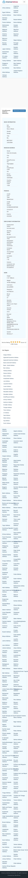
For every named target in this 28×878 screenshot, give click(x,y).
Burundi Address (16, 511)
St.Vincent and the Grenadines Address (6, 769)
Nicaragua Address (5, 720)
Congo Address (6, 561)
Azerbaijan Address (5, 441)
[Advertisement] (14, 93)
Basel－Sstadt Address (9, 365)
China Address (6, 8)
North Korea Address (17, 515)
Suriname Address (16, 778)
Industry (8, 262)
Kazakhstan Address (17, 582)
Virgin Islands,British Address (6, 817)
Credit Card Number (8, 203)
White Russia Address (5, 483)
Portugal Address (16, 43)
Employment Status (8, 225)
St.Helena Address (16, 756)
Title (8, 136)
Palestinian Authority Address (18, 474)
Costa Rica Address (16, 564)
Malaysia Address (4, 30)
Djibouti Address (16, 595)
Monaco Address (16, 703)
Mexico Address (16, 707)
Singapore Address (5, 64)
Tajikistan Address (4, 787)
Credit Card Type (8, 195)
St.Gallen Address (7, 404)
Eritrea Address (6, 534)
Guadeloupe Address (5, 577)
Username (8, 285)
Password (8, 289)
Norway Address (4, 43)
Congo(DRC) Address (17, 560)
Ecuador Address (16, 529)
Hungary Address (16, 834)
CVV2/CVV (8, 209)
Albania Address (4, 430)
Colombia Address (5, 564)
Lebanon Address (16, 644)
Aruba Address (6, 438)
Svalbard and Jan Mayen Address (18, 774)
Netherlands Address (5, 25)
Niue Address (17, 726)
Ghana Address (18, 605)
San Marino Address (5, 765)
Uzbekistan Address (5, 830)
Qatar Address (17, 618)
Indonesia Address (4, 850)
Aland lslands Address (17, 461)
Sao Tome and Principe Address (6, 756)
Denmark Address (4, 520)
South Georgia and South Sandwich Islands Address (6, 716)
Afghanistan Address (5, 434)
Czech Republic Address (6, 613)
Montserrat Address (5, 694)
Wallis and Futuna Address (6, 808)
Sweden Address (16, 48)
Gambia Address (16, 555)
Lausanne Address (7, 383)
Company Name (8, 248)
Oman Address (18, 438)
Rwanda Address (4, 660)
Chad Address (17, 859)
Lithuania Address (4, 651)
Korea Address (17, 22)
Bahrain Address (4, 479)
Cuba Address (17, 574)
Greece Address (16, 830)
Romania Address (16, 660)
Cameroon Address (5, 617)
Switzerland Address (5, 52)
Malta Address (6, 668)
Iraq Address (5, 847)
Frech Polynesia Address (6, 537)
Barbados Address (4, 465)
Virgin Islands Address (17, 812)
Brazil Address (17, 15)
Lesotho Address (16, 639)
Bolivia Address (18, 500)
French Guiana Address (17, 537)
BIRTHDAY (8, 140)
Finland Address (4, 551)
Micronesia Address (5, 698)
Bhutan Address (18, 507)
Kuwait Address (6, 632)
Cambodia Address (16, 608)
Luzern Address (7, 386)
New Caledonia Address (6, 834)
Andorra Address (16, 450)
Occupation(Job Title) (8, 237)
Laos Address (6, 645)
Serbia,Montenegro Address (6, 743)
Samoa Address (18, 739)
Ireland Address (18, 447)
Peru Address (17, 699)
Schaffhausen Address (8, 396)
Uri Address (6, 412)
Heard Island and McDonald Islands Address (6, 591)
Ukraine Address (4, 825)
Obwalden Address (8, 394)
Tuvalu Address (18, 800)
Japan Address (6, 49)
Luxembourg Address (17, 656)
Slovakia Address (16, 769)
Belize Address (6, 507)
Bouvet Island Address (6, 515)
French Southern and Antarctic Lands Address (6, 542)
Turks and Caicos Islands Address (18, 791)
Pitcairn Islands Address (6, 734)
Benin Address (6, 493)
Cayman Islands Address (6, 622)
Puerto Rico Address (17, 496)
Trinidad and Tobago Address (18, 796)
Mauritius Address (16, 30)
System (8, 332)
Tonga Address (6, 792)
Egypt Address (6, 12)
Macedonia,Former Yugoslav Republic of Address (18, 672)
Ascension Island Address (18, 441)
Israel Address (17, 847)
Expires (8, 214)
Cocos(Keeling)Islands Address (18, 622)
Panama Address (16, 479)
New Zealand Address (17, 64)
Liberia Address (6, 648)
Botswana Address (16, 504)
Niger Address (17, 721)
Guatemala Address (5, 812)
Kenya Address (6, 636)
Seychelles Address (16, 747)
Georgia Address (16, 734)
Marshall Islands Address (6, 676)
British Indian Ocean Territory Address (18, 850)
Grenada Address (16, 568)
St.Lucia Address (16, 760)
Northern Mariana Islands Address (18, 487)
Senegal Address (4, 747)
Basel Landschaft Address (9, 362)
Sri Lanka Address (4, 57)
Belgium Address (16, 492)
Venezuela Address (16, 817)
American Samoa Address (18, 685)
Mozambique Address (5, 707)
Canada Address (16, 25)
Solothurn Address (7, 402)
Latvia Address (6, 640)
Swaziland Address (5, 778)
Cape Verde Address (17, 551)
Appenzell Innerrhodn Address (10, 360)
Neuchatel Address (8, 389)
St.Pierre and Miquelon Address (18, 765)
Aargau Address (7, 354)
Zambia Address (16, 855)
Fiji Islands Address (16, 546)
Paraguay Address (4, 474)
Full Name (8, 126)
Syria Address (6, 840)
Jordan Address (6, 856)
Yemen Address (18, 844)
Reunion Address (4, 656)
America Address (4, 34)
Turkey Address (6, 60)
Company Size (8, 256)
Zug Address (6, 420)
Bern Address (6, 368)
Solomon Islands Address (6, 783)
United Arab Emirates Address (18, 434)
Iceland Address (4, 496)
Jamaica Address (16, 839)
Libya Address (17, 648)
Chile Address (17, 863)
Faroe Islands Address (17, 533)
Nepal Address (18, 40)
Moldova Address (4, 703)
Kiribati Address (4, 595)
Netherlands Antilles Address (18, 586)
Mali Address (5, 673)
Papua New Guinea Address (18, 465)
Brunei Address (6, 822)
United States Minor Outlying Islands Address (6, 689)
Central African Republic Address (6, 866)
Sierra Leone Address (17, 743)
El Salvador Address (5, 738)
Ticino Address (7, 410)
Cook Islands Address (17, 635)
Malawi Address (18, 668)
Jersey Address (6, 859)
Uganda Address (16, 821)
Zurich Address (7, 423)
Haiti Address (6, 587)
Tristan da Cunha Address (6, 796)
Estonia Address (4, 450)
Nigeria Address (4, 725)
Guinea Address (18, 601)
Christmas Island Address (18, 752)
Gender (8, 131)
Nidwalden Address (8, 391)
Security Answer (8, 308)
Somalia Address (16, 783)
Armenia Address (4, 843)
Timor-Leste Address (17, 520)
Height (8, 276)
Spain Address (17, 60)
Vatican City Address (17, 542)
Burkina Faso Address (5, 511)
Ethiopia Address (4, 446)
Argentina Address (16, 7)
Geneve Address (7, 373)
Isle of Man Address (17, 681)
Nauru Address (18, 717)
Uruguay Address (16, 825)
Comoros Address (4, 626)
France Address (6, 22)
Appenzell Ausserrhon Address (10, 357)
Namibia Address (4, 712)
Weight (8, 280)
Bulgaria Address (4, 487)
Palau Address (17, 730)
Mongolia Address (16, 689)
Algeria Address (18, 431)
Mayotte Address (4, 681)
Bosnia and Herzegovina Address (6, 504)
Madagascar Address (5, 664)
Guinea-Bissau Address (6, 604)
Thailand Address (16, 57)
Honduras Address (16, 591)
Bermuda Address (16, 483)
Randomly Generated (20, 110)
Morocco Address (4, 39)
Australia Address (16, 11)
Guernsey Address (4, 568)
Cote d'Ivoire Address (17, 626)
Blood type (8, 294)
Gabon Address (6, 609)
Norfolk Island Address (6, 729)
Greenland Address (5, 573)
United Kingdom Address (18, 71)
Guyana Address (4, 582)
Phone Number (8, 174)
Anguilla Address (16, 455)
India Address (6, 72)
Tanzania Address (16, 787)
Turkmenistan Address (6, 803)
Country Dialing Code (8, 181)
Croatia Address (16, 631)
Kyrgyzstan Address (5, 600)
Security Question (8, 301)
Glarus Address (7, 375)
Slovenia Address (4, 774)
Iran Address (5, 68)
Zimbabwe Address (16, 613)
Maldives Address (16, 664)
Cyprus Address (16, 52)
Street (8, 151)
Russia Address (18, 19)
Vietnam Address (4, 75)
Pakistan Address (16, 470)
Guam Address (18, 578)
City (8, 155)
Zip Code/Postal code (8, 167)
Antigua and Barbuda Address (5, 460)
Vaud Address (6, 415)
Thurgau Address (7, 407)
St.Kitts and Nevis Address (6, 760)
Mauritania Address (5, 685)
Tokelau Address (16, 803)
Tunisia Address (6, 800)
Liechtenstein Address (17, 651)
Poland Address (6, 500)
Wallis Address (6, 418)
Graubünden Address (8, 378)
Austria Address (6, 15)
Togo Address (6, 525)
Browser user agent (8, 315)
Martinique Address (16, 676)
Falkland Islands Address (6, 555)
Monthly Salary (8, 231)
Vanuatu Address (16, 808)
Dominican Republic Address (6, 529)
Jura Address (6, 381)
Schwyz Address (7, 399)
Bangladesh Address (17, 694)
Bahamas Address (4, 470)
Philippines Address (5, 546)
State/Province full (8, 160)
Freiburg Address (7, 370)
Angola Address (6, 456)
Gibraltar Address (4, 862)
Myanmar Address (16, 34)
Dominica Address (16, 524)
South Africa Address (17, 712)
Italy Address (17, 68)
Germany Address (4, 18)
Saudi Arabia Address (5, 752)
